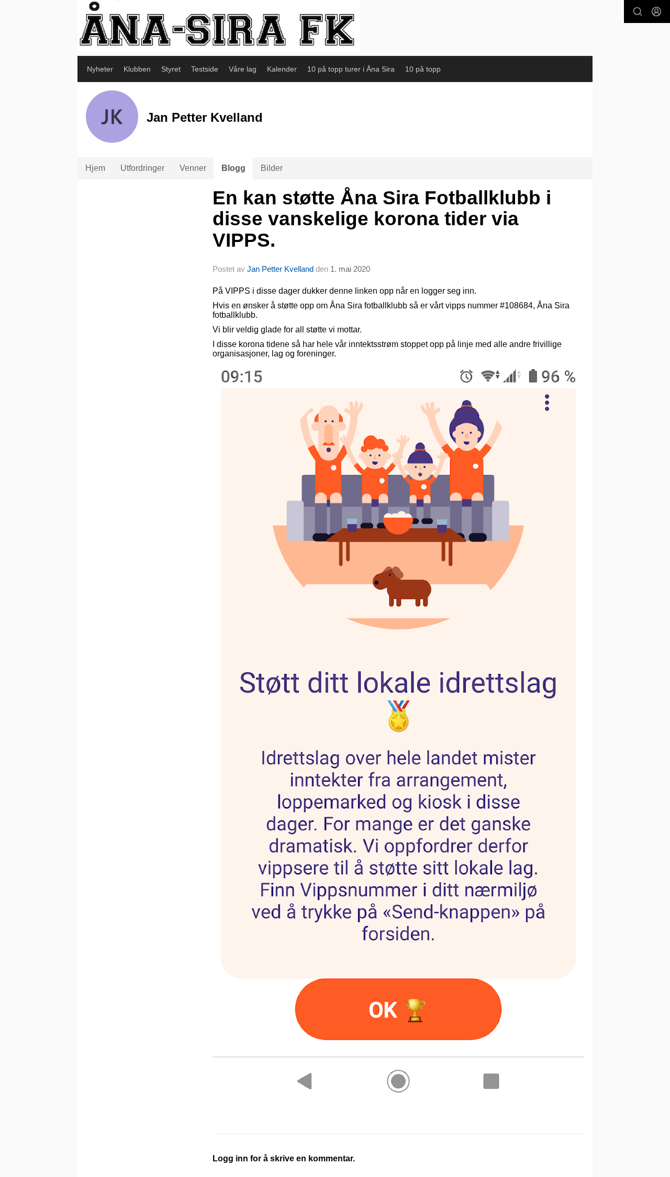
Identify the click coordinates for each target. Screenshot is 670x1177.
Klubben (137, 69)
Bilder (272, 168)
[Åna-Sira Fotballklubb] (218, 26)
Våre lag (242, 69)
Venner (193, 168)
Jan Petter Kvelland (280, 268)
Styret (171, 69)
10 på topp (423, 69)
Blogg (233, 168)
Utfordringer (142, 168)
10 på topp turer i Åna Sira (351, 69)
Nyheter (100, 69)
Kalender (282, 69)
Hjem (95, 168)
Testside (204, 69)
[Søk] (637, 11)
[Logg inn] (656, 11)
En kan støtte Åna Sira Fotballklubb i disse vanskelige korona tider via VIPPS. (382, 219)
